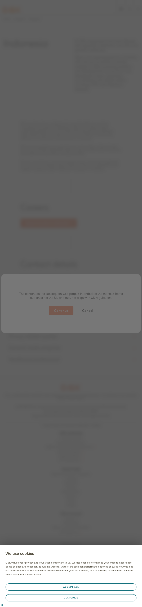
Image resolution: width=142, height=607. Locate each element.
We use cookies (20, 553)
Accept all (71, 587)
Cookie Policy (33, 574)
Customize (71, 598)
